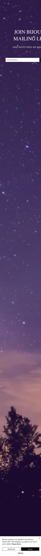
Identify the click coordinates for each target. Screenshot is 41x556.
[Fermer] (38, 539)
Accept (30, 549)
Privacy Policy (16, 544)
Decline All (11, 549)
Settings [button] (20, 553)
